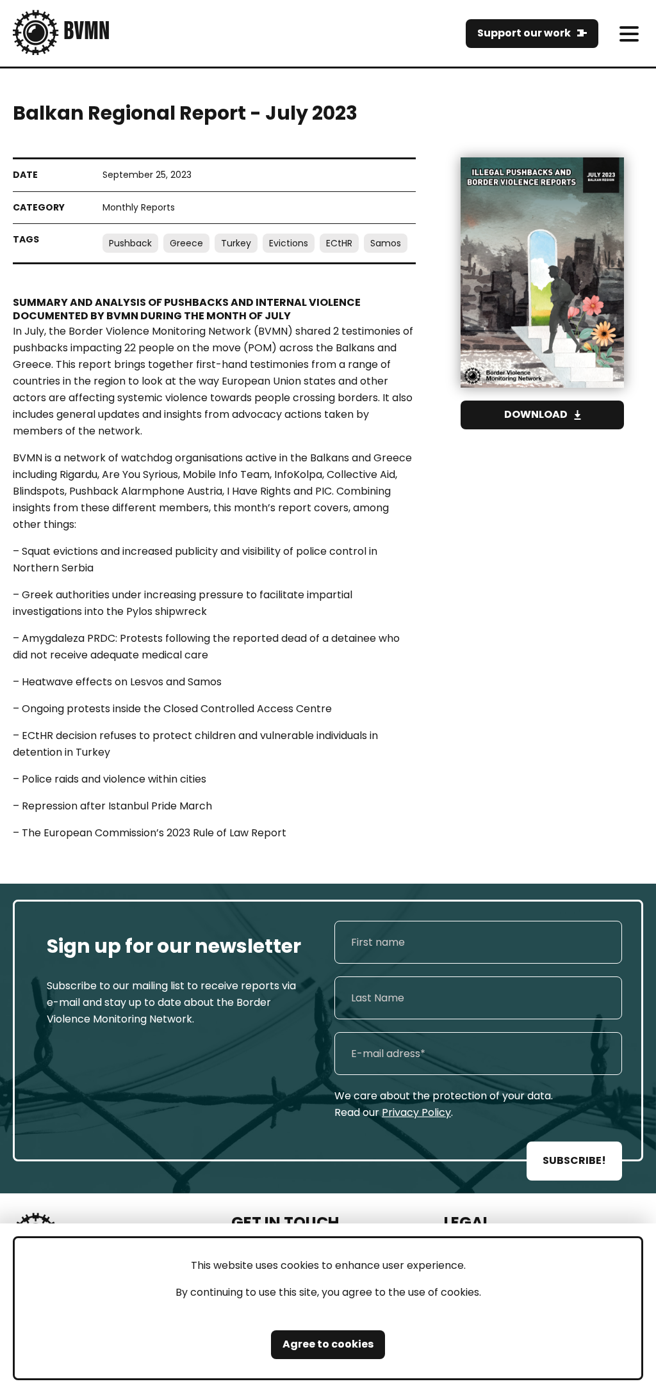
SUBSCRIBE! (574, 1160)
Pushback (130, 243)
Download (536, 414)
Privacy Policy (416, 1112)
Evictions (288, 243)
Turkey (236, 243)
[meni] (628, 33)
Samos (385, 243)
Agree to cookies (328, 1344)
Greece (186, 243)
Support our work (524, 33)
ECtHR (339, 243)
